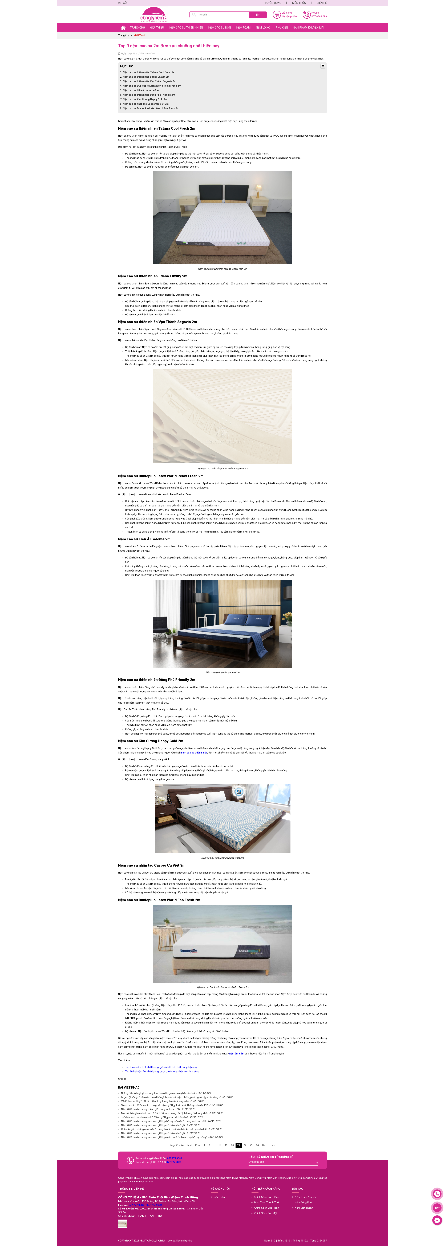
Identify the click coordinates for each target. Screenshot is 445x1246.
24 (257, 1145)
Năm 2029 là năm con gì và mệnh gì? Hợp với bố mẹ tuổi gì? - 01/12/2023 (160, 1133)
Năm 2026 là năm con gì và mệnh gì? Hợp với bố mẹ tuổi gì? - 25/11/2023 (160, 1125)
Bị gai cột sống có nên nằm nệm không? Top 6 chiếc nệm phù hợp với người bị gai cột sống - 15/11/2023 (177, 1097)
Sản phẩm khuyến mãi (308, 27)
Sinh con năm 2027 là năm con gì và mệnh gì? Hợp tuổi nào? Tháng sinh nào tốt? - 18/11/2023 (172, 1105)
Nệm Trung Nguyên (306, 1197)
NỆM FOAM (243, 27)
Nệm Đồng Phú (303, 1202)
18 (220, 1145)
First (189, 1145)
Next (264, 1145)
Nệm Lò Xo (263, 27)
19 (226, 1145)
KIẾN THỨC (299, 3)
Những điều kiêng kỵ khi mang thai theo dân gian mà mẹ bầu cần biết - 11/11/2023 (166, 1093)
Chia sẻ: (122, 1078)
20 (232, 1145)
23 (251, 1145)
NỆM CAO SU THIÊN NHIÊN (186, 27)
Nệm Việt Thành (304, 1207)
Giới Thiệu (219, 1197)
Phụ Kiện (282, 27)
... (214, 1145)
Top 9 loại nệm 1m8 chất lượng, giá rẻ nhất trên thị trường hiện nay (161, 1067)
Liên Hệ (322, 3)
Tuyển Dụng (273, 3)
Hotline (315, 12)
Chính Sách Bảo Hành (266, 1207)
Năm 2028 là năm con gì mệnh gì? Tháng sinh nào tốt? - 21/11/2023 (158, 1109)
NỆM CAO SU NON (219, 27)
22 (245, 1145)
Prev (197, 1145)
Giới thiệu (157, 27)
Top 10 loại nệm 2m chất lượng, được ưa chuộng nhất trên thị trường (162, 1071)
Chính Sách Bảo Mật (265, 1213)
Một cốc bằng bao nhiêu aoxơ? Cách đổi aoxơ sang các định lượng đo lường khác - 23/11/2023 (172, 1113)
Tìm (258, 14)
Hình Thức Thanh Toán (267, 1202)
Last (273, 1145)
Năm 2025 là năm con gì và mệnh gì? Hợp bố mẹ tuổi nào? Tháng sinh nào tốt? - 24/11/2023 (171, 1121)
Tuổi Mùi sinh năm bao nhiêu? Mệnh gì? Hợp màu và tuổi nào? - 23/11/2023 (162, 1117)
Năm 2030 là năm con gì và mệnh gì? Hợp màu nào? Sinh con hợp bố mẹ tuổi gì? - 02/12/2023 (172, 1137)
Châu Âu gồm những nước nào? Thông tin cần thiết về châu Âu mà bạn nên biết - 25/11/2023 (171, 1129)
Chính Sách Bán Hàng (266, 1197)
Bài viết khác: (129, 1087)
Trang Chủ (137, 27)
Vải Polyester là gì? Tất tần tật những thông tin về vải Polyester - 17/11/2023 (162, 1101)
